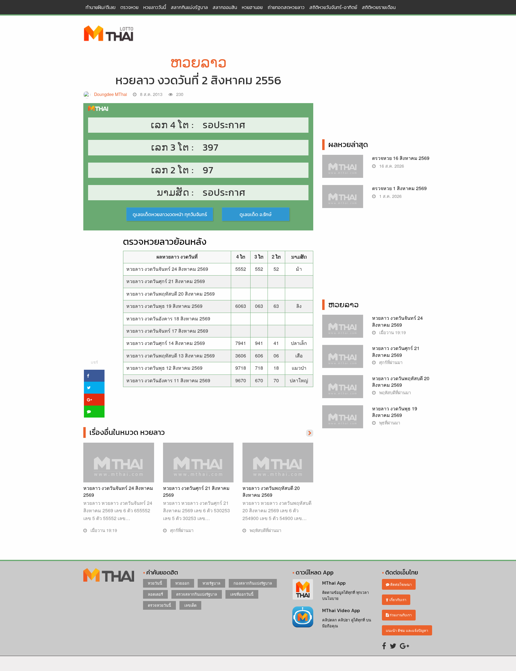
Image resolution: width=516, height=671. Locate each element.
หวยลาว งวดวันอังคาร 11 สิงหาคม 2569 (168, 380)
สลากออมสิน (225, 7)
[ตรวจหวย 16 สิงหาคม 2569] (342, 169)
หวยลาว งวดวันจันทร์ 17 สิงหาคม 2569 (167, 330)
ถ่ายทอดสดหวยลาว (286, 7)
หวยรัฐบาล (211, 583)
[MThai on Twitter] (393, 645)
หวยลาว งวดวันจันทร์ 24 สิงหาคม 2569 (167, 268)
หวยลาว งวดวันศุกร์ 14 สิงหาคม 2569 (165, 343)
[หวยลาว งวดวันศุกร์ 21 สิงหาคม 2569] (198, 468)
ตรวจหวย (129, 7)
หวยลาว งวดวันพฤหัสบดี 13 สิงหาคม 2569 (170, 355)
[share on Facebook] (94, 376)
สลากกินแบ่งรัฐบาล (189, 7)
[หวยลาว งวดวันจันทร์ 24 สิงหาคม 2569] (118, 468)
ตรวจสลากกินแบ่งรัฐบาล (196, 594)
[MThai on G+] (404, 645)
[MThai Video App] (302, 616)
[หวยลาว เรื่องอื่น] (309, 432)
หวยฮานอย (252, 7)
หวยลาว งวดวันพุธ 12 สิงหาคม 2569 (164, 367)
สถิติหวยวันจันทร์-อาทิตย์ (333, 7)
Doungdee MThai (110, 94)
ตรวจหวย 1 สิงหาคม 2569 (399, 188)
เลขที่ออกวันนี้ (242, 594)
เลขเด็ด (190, 605)
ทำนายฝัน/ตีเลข (101, 7)
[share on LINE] (94, 412)
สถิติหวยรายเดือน (379, 7)
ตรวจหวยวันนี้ (159, 605)
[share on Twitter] (94, 388)
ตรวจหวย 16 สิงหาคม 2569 (400, 158)
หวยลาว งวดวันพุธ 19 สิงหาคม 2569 (164, 305)
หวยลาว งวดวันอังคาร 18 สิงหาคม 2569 (168, 318)
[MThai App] (302, 589)
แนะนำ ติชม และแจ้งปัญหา (407, 630)
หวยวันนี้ (155, 583)
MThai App (333, 582)
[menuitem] (100, 7)
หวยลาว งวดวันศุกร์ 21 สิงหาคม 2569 (165, 281)
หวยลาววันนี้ (154, 7)
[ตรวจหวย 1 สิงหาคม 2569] (342, 199)
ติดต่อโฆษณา (400, 584)
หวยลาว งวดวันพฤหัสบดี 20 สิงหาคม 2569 (170, 293)
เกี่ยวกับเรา (397, 599)
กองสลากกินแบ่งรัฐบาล (253, 583)
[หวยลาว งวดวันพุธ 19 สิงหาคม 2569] (342, 419)
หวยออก (182, 583)
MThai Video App (341, 610)
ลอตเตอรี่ (155, 594)
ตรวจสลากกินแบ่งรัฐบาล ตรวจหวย (108, 33)
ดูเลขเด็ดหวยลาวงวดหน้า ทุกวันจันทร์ (170, 214)
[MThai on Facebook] (384, 645)
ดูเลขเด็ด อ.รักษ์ (255, 214)
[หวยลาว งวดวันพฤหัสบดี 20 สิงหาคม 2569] (277, 468)
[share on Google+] (94, 400)
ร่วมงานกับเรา (400, 614)
